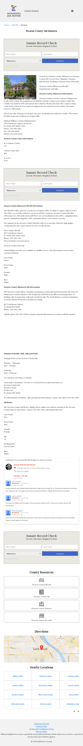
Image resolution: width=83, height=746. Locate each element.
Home (6, 25)
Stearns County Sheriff (41, 585)
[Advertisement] (41, 335)
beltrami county (17, 704)
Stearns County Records (41, 620)
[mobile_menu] (72, 11)
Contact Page (41, 726)
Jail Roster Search (41, 724)
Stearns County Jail (41, 596)
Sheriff (15, 25)
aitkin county (18, 676)
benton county (46, 676)
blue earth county (45, 694)
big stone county (46, 685)
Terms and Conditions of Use (41, 729)
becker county (18, 694)
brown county (46, 704)
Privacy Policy (41, 731)
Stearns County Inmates (41, 608)
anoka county (17, 685)
